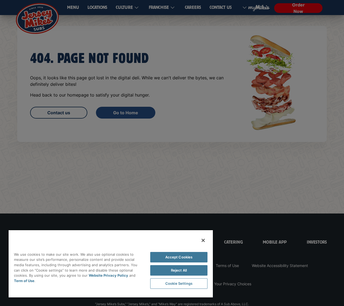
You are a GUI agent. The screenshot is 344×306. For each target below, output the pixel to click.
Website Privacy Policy (108, 275)
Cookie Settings (178, 283)
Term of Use (24, 281)
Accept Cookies (179, 257)
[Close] (203, 240)
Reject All (179, 270)
